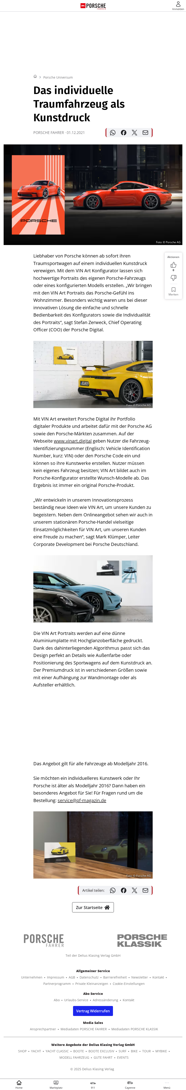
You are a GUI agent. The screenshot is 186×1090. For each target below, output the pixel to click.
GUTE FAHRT (103, 1057)
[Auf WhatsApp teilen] (112, 132)
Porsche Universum (58, 77)
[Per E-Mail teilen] (145, 132)
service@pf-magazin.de (82, 800)
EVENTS (123, 1057)
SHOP (22, 1051)
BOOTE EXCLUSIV (101, 1051)
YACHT (36, 1051)
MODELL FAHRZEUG (74, 1057)
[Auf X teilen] (134, 132)
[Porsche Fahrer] (96, 5)
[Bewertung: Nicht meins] (173, 278)
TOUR (146, 1051)
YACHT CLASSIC (57, 1051)
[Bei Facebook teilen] (123, 132)
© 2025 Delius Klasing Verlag (92, 1069)
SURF (122, 1051)
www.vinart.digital (73, 441)
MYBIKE (161, 1051)
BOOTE (78, 1051)
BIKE (134, 1051)
